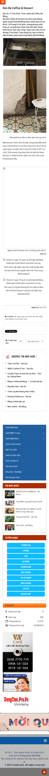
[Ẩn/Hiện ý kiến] (21, 341)
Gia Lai (26, 589)
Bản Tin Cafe (11, 450)
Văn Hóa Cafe (11, 466)
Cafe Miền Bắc (12, 427)
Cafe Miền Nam (12, 438)
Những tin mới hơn (23, 356)
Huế (26, 556)
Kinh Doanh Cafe (13, 477)
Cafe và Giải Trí (12, 461)
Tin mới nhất (12, 485)
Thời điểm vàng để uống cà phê (29, 502)
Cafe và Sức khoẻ (13, 444)
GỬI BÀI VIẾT (26, 594)
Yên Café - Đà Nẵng (24, 525)
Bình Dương (26, 583)
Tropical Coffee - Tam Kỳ (26, 517)
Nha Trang (26, 572)
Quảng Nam (26, 567)
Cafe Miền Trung (13, 433)
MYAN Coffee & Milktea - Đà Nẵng (28, 492)
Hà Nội (26, 551)
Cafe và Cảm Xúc (13, 455)
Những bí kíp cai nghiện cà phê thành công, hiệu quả (28, 510)
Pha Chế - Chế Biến (14, 472)
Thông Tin (25, 545)
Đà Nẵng (26, 561)
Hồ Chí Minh (26, 578)
